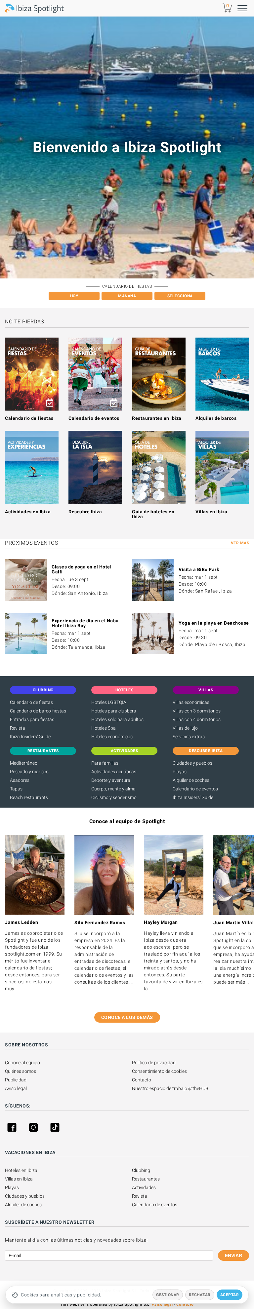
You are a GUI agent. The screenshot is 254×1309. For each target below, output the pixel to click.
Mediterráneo (23, 763)
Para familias (104, 763)
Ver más (240, 543)
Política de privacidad (154, 1062)
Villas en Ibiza (211, 511)
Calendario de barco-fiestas (38, 710)
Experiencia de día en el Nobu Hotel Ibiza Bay (85, 623)
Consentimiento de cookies (159, 1071)
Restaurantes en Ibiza (157, 418)
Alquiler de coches (191, 780)
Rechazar (200, 1294)
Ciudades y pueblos (192, 763)
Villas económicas (191, 702)
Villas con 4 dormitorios (197, 719)
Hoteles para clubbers (113, 710)
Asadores (19, 780)
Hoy (74, 296)
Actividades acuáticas (113, 771)
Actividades (144, 1187)
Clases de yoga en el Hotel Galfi (81, 569)
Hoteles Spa (103, 728)
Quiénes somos (20, 1071)
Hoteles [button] (124, 690)
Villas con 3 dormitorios (197, 710)
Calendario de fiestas (29, 418)
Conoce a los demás (127, 1017)
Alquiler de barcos (215, 418)
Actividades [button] (124, 750)
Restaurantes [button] (43, 750)
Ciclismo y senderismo (114, 797)
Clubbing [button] (43, 690)
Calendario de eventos (93, 418)
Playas (180, 771)
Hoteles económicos (112, 736)
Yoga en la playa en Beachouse (214, 623)
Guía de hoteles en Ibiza (153, 514)
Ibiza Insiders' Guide (30, 736)
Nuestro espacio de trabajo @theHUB (170, 1088)
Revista (17, 728)
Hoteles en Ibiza (21, 1170)
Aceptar (229, 1294)
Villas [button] (205, 690)
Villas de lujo (185, 728)
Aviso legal (16, 1088)
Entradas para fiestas (32, 719)
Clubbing (141, 1170)
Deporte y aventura (110, 780)
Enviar (233, 1255)
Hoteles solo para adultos (117, 719)
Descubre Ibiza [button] (206, 750)
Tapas (16, 788)
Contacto (141, 1079)
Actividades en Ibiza (28, 511)
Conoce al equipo (22, 1062)
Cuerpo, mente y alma (113, 788)
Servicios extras (189, 736)
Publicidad (15, 1079)
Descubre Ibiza (85, 511)
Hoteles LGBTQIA (108, 702)
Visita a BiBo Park (199, 569)
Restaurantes (146, 1179)
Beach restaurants (29, 797)
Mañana (127, 296)
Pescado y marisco (29, 771)
